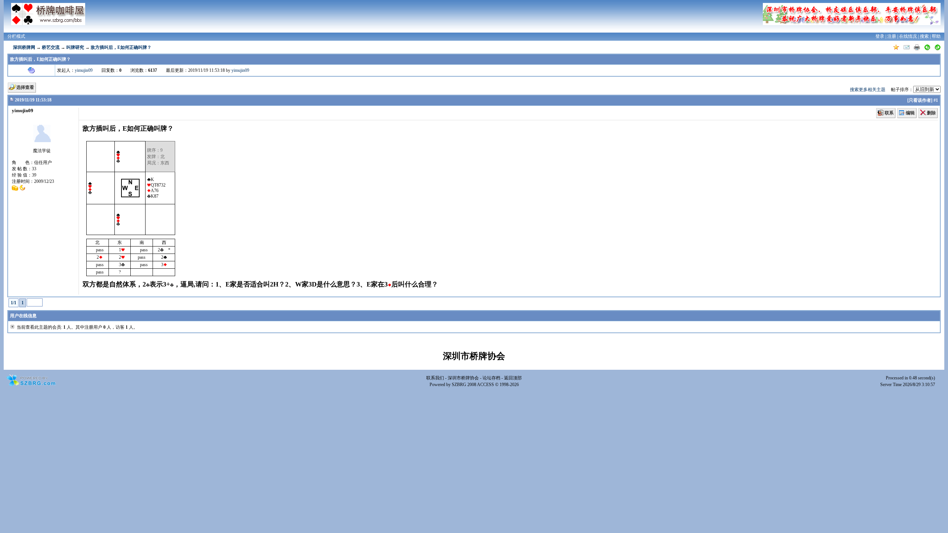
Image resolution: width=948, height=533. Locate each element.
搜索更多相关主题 (867, 89)
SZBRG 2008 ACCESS (473, 384)
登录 (879, 36)
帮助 (936, 36)
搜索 (924, 36)
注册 (891, 36)
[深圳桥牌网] (48, 14)
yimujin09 (84, 70)
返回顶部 (513, 378)
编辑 (910, 112)
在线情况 (908, 36)
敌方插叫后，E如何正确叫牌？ (121, 47)
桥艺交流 (51, 47)
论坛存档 (491, 378)
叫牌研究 (75, 47)
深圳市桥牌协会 (463, 378)
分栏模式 (16, 36)
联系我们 (435, 378)
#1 (936, 100)
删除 (931, 112)
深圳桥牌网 (24, 47)
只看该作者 (920, 100)
